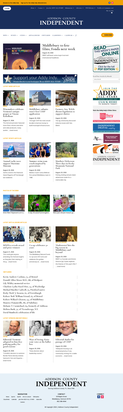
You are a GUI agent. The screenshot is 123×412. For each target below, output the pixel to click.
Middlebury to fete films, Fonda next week (58, 47)
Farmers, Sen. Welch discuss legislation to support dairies (65, 111)
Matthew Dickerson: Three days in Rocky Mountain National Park (65, 165)
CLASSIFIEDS (56, 35)
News (5, 106)
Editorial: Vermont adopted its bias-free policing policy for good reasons (12, 343)
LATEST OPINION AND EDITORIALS (15, 318)
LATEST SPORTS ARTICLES (12, 138)
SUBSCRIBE (108, 35)
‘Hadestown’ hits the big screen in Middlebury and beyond (65, 249)
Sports (6, 158)
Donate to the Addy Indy (11, 3)
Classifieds (6, 399)
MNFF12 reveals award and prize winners (13, 246)
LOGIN (7, 8)
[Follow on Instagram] (112, 3)
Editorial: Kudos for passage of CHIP (65, 340)
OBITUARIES (46, 35)
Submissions (68, 8)
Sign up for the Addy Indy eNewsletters (34, 3)
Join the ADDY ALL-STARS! (54, 8)
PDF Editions (90, 8)
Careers (22, 402)
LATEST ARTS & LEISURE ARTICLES (15, 222)
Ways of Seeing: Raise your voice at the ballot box (40, 342)
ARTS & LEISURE (34, 35)
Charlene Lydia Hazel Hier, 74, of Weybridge (24, 286)
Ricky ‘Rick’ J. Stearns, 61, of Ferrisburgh (22, 293)
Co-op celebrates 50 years (38, 246)
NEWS (5, 35)
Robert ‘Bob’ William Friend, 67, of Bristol (23, 296)
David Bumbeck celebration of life (19, 312)
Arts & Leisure (8, 242)
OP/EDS (22, 35)
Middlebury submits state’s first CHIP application (38, 111)
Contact (40, 8)
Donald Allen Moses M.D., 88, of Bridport (22, 280)
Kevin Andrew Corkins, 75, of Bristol (20, 276)
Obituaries (36, 397)
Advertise (79, 8)
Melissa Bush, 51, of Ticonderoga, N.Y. (20, 309)
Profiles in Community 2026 (105, 8)
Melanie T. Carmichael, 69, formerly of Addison (25, 306)
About (32, 8)
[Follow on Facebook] (109, 3)
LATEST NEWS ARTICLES (11, 86)
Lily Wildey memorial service (16, 283)
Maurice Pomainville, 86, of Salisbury (20, 302)
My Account (109, 11)
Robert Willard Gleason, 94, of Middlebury (23, 299)
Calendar (14, 399)
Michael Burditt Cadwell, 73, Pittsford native (24, 289)
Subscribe (39, 399)
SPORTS (13, 35)
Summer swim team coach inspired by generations (38, 163)
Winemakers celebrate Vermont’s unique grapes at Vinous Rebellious (13, 113)
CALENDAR (68, 35)
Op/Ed (5, 337)
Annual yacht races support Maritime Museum (12, 163)
